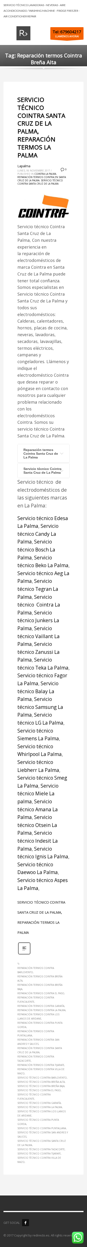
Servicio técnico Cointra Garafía (39, 1103)
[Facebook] (25, 1222)
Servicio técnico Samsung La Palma (40, 707)
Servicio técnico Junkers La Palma (38, 620)
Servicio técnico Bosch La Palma (36, 549)
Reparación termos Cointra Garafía (40, 1006)
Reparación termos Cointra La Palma (41, 1010)
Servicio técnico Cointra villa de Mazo (39, 1160)
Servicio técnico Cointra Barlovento (42, 1077)
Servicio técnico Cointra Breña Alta (41, 1081)
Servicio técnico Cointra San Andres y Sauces (42, 1134)
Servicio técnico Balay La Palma (37, 691)
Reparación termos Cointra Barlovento (35, 970)
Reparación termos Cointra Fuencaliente (35, 999)
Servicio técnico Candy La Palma (37, 534)
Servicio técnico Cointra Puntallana (41, 1128)
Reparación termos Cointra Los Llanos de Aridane (38, 1016)
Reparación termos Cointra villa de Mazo (40, 1071)
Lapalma (23, 166)
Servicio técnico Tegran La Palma (37, 589)
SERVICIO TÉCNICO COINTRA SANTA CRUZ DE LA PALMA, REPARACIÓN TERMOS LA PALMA (41, 127)
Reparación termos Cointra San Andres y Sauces (38, 1042)
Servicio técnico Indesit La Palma (37, 841)
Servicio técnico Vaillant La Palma (38, 636)
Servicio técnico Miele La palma (37, 793)
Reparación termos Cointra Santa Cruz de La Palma (40, 453)
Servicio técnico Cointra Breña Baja (40, 1086)
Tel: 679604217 (67, 31)
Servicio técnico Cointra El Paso (39, 1090)
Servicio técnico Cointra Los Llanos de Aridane (41, 1113)
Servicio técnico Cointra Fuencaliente (34, 1096)
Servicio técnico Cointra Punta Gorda (38, 1122)
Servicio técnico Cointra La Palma (38, 605)
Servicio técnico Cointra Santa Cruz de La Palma (40, 182)
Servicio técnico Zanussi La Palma (38, 652)
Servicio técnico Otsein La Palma (37, 825)
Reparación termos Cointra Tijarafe (40, 1065)
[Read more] (24, 954)
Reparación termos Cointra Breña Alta (39, 978)
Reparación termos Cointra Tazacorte (35, 1058)
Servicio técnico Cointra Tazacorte (41, 1149)
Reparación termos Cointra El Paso (40, 993)
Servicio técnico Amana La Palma (37, 809)
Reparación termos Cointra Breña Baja (39, 987)
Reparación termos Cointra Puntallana (35, 1033)
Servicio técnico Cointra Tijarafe (39, 1153)
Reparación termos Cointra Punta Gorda (39, 1025)
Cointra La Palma (45, 173)
